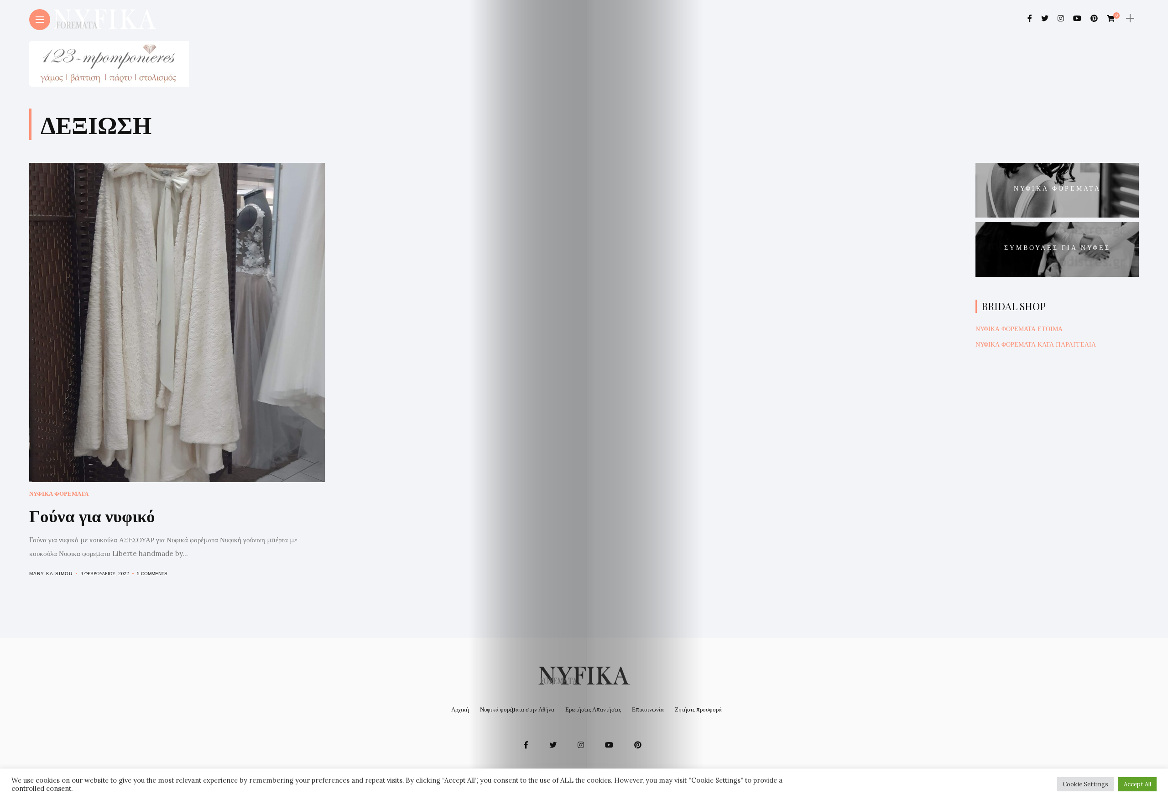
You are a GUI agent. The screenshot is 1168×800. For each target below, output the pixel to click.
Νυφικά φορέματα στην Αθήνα (517, 709)
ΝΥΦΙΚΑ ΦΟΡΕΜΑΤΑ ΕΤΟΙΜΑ (1019, 329)
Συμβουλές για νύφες (1057, 247)
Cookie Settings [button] (1085, 784)
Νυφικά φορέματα (59, 494)
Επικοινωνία (648, 709)
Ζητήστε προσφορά (698, 709)
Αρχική (460, 709)
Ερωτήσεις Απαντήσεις (593, 709)
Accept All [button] (1137, 784)
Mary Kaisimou (51, 573)
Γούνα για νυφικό (92, 515)
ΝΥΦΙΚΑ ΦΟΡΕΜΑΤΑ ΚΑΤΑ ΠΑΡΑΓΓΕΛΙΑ (1035, 344)
